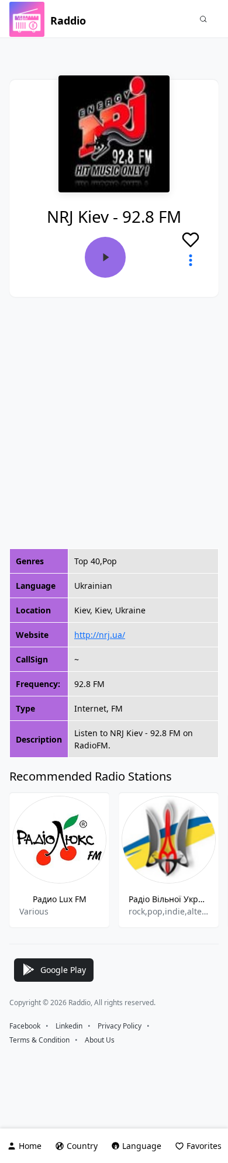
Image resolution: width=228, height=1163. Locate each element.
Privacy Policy (119, 1026)
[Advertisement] (114, 423)
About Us (100, 1040)
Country (82, 1145)
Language (141, 1145)
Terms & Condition (39, 1040)
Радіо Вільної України (169, 899)
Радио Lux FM (60, 899)
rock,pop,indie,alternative (169, 911)
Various (34, 911)
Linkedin (69, 1026)
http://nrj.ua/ (99, 634)
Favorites (204, 1145)
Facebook (24, 1026)
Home (30, 1145)
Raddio (68, 20)
